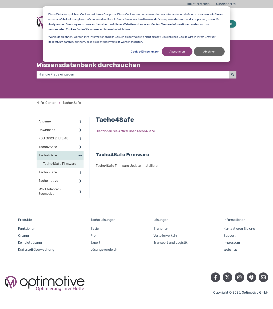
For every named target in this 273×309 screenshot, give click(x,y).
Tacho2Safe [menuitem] (48, 147)
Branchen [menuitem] (160, 229)
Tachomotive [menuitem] (48, 181)
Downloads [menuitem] (47, 130)
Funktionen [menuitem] (26, 229)
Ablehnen (209, 51)
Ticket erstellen (198, 4)
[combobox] (133, 74)
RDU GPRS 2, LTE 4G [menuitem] (54, 138)
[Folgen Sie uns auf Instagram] (239, 277)
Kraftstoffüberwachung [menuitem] (36, 249)
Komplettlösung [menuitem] (30, 242)
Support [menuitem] (230, 235)
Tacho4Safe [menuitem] (48, 155)
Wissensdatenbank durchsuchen (89, 65)
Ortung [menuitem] (23, 235)
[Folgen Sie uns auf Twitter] (227, 277)
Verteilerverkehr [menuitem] (165, 235)
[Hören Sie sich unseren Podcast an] (251, 277)
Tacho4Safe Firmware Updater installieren (127, 166)
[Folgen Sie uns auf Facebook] (215, 277)
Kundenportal (226, 4)
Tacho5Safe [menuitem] (48, 172)
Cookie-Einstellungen (145, 51)
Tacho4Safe (72, 103)
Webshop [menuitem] (230, 249)
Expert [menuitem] (95, 242)
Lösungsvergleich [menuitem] (104, 249)
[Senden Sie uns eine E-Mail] (263, 277)
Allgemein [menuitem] (46, 121)
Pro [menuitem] (93, 235)
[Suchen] (232, 74)
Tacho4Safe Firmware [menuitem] (59, 164)
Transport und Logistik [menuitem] (170, 242)
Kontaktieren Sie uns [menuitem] (239, 229)
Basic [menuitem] (95, 229)
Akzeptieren (177, 51)
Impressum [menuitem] (232, 242)
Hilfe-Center (46, 103)
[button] (80, 122)
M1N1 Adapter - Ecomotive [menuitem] (50, 191)
